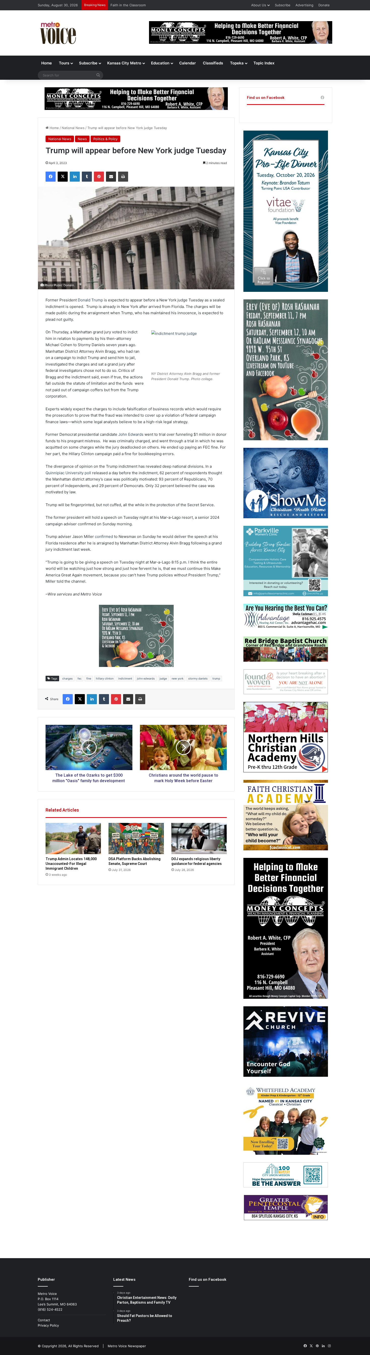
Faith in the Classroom (128, 5)
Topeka (237, 63)
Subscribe (282, 5)
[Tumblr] (87, 177)
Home (46, 63)
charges (67, 678)
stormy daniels (198, 678)
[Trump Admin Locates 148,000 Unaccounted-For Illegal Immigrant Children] (73, 838)
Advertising (304, 5)
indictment (125, 678)
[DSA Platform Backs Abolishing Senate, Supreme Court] (136, 838)
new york (177, 678)
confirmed (104, 536)
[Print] (123, 177)
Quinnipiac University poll (68, 472)
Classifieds (213, 63)
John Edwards (130, 434)
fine (88, 678)
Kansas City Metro (124, 63)
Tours (64, 63)
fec (80, 678)
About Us (258, 5)
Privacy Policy (48, 1325)
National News (73, 128)
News (82, 139)
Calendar (187, 63)
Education (160, 63)
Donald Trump (90, 300)
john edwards (146, 678)
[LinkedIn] (75, 177)
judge (163, 678)
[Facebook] (51, 177)
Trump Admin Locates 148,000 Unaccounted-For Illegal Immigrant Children (71, 863)
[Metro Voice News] (57, 33)
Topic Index (263, 63)
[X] (63, 177)
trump (216, 678)
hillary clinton (105, 678)
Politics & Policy (105, 139)
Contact (44, 1320)
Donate (324, 5)
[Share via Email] (111, 177)
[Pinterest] (99, 177)
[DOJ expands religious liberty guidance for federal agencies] (199, 838)
